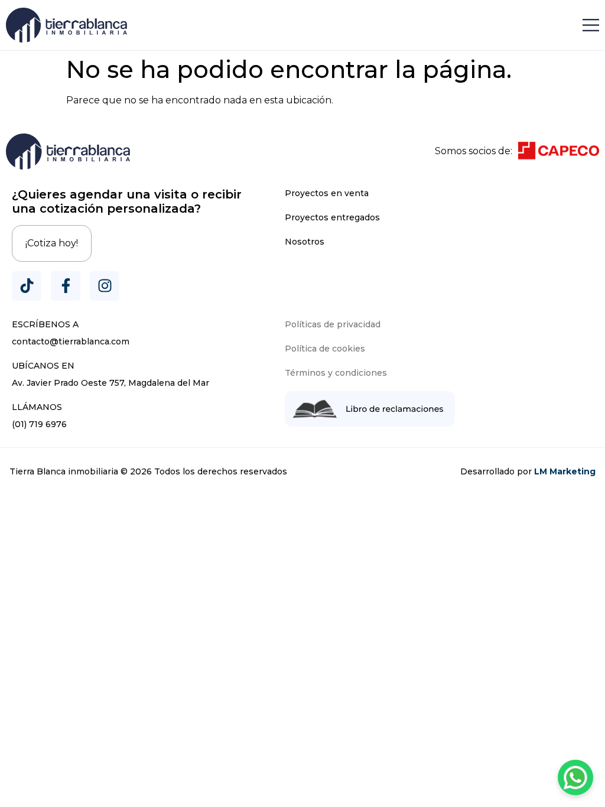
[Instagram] (104, 286)
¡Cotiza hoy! (51, 243)
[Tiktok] (26, 286)
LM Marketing (565, 471)
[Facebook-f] (65, 286)
